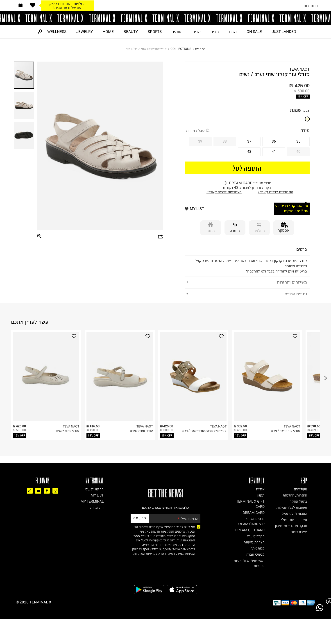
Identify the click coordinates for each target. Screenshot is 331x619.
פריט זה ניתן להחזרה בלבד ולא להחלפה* (251, 266)
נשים (233, 31)
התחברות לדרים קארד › (275, 192)
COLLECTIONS (180, 49)
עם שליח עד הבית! (67, 7)
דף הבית (200, 49)
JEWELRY (84, 31)
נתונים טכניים (296, 293)
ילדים (197, 31)
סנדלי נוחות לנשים (67, 431)
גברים (215, 31)
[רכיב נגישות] (327, 601)
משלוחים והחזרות (292, 282)
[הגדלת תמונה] (39, 236)
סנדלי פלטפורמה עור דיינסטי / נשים (204, 431)
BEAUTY (131, 31)
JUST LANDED (284, 31)
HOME (108, 31)
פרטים (301, 249)
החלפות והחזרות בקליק (67, 3)
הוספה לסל (247, 168)
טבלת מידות (195, 130)
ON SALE (254, 31)
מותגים (177, 31)
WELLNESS (56, 31)
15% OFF (302, 96)
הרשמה (139, 518)
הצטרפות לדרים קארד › (224, 192)
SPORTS (155, 31)
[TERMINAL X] (165, 18)
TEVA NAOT (299, 69)
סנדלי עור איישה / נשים (285, 431)
